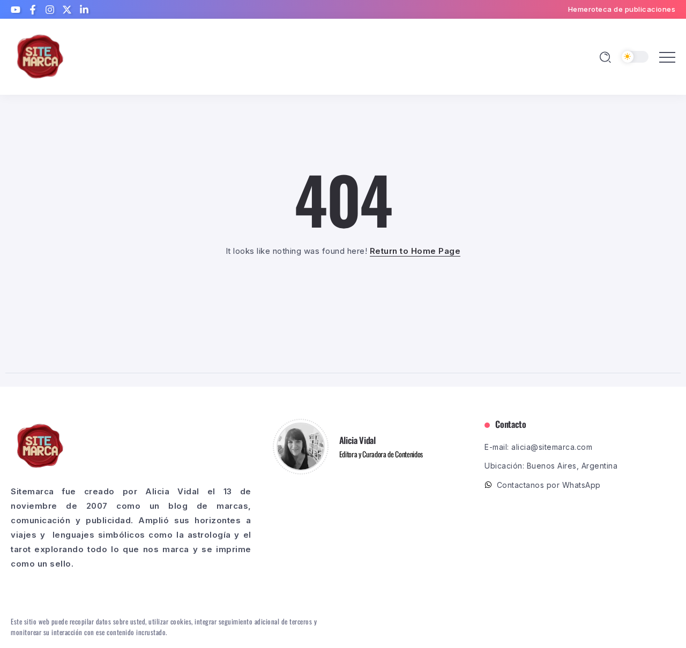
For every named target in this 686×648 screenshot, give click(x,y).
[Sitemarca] (40, 56)
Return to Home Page (415, 251)
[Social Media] (15, 9)
